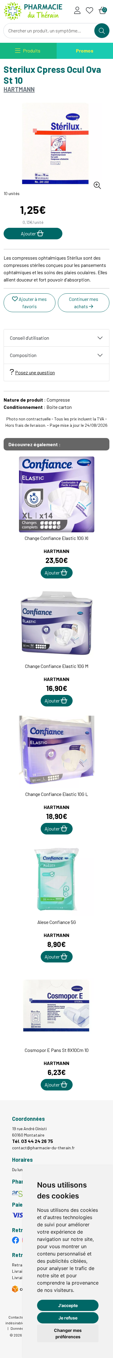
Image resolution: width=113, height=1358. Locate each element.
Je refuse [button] (67, 1317)
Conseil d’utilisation (29, 338)
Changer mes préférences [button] (68, 1333)
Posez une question (35, 372)
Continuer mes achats (83, 302)
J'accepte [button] (68, 1305)
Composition (23, 355)
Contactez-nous (21, 1317)
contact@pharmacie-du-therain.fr (43, 1147)
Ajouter (53, 572)
